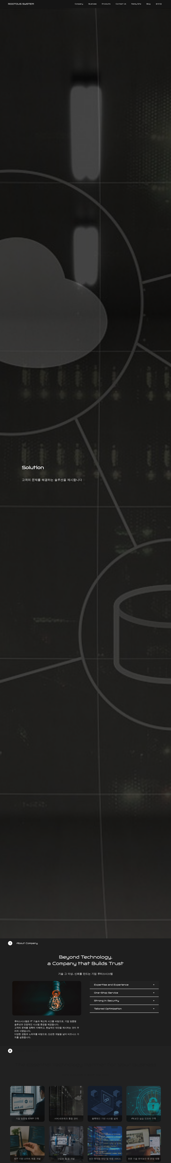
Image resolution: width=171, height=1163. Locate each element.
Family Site (136, 4)
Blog (148, 4)
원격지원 (159, 4)
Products (106, 4)
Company (79, 4)
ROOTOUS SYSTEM (21, 4)
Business (92, 4)
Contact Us (121, 4)
